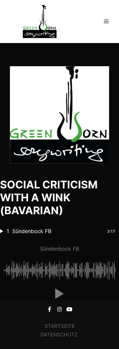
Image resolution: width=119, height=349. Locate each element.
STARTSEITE (60, 326)
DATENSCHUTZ (60, 334)
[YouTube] (69, 309)
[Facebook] (49, 309)
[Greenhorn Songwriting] (40, 21)
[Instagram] (59, 309)
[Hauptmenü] (106, 21)
